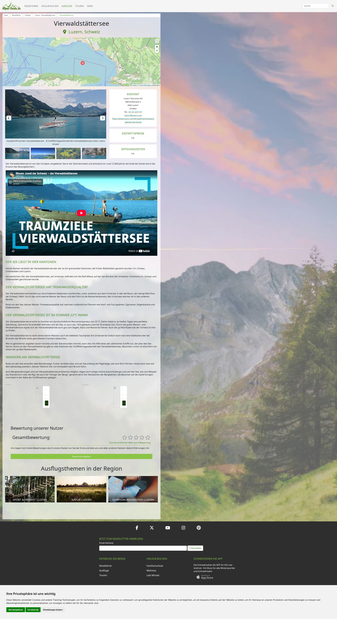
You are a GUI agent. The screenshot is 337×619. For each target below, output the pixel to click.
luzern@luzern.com (133, 115)
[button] (83, 63)
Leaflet (134, 85)
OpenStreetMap (145, 85)
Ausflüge (67, 6)
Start (6, 15)
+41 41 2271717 (135, 112)
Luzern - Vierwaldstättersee (45, 15)
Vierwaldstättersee (66, 15)
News (90, 6)
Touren (79, 6)
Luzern (75, 32)
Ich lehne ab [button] (33, 610)
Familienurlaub (155, 565)
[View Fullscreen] (157, 41)
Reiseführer (31, 6)
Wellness (151, 570)
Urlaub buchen (49, 6)
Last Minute (153, 575)
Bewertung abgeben (81, 456)
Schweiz (28, 15)
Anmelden (196, 548)
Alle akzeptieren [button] (15, 610)
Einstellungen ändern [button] (53, 610)
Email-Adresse (106, 542)
